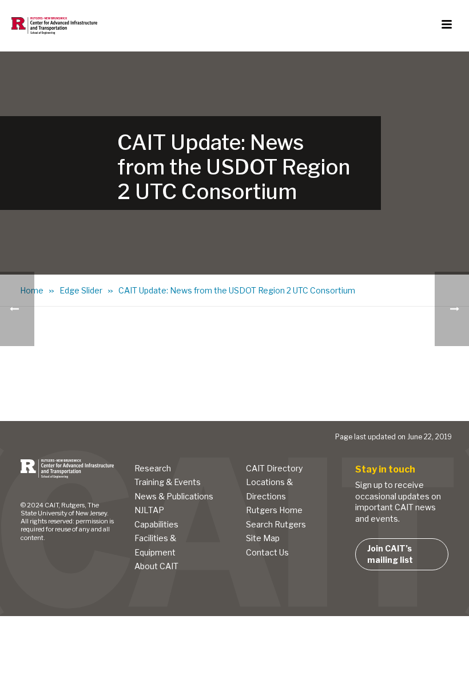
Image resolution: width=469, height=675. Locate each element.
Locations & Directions (269, 489)
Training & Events (167, 482)
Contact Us (267, 552)
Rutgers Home (274, 510)
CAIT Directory (274, 468)
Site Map (263, 538)
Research (152, 468)
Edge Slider (80, 290)
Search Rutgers (276, 524)
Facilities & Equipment (155, 545)
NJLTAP (149, 510)
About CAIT (156, 566)
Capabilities (156, 524)
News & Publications (173, 496)
